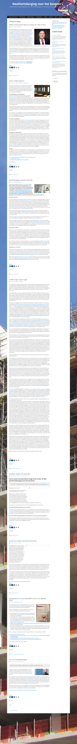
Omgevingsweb (12, 98)
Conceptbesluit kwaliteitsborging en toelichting (19, 159)
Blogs (11, 75)
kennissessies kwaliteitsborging (35, 639)
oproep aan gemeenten (41, 623)
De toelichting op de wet (15, 158)
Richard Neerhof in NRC (31, 676)
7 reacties (27, 475)
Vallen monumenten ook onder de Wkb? (58, 55)
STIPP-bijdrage (22, 17)
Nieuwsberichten (15, 75)
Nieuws (45, 17)
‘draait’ (45, 241)
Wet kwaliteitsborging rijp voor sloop (26, 200)
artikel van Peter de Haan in (24, 61)
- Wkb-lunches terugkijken (57, 27)
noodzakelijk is (32, 254)
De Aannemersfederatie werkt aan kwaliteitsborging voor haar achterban (24, 638)
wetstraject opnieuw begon (14, 34)
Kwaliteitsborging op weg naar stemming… (21, 180)
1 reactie (26, 82)
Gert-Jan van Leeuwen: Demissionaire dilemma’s (23, 541)
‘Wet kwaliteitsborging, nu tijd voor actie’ (38, 220)
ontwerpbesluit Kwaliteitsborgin (25, 29)
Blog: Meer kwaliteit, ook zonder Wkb (19, 474)
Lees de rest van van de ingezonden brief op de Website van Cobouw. (22, 690)
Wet (56, 17)
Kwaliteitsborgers (30, 17)
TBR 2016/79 (24, 337)
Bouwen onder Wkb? (13, 17)
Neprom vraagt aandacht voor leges (17, 634)
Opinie (20, 468)
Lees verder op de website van (19, 581)
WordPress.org (11, 738)
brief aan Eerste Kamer (16, 216)
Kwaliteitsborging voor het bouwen (36, 4)
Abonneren (55, 81)
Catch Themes (58, 742)
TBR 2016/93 (15, 373)
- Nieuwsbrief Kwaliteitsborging (58, 26)
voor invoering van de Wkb (20, 244)
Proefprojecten (39, 17)
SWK (17, 252)
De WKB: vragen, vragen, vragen (18, 279)
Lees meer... (57, 46)
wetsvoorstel (13, 509)
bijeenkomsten (15, 253)
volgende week (23, 607)
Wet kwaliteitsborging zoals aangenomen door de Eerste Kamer (22, 157)
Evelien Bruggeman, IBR (27, 437)
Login (10, 734)
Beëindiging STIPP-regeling (56, 35)
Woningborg (13, 252)
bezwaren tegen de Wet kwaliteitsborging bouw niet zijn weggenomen (24, 231)
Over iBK (60, 17)
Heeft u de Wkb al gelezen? (16, 81)
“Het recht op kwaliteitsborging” (18, 659)
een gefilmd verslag (21, 614)
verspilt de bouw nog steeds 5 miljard (24, 258)
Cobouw (29, 120)
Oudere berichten (13, 710)
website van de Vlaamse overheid (23, 629)
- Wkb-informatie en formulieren (58, 25)
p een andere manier (28, 253)
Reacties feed (11, 737)
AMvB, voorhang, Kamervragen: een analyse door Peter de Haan (27, 25)
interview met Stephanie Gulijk (27, 210)
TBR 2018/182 (45, 437)
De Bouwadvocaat (43, 484)
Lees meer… (11, 522)
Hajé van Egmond (18, 26)
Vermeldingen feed (12, 735)
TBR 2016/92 (16, 375)
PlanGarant (22, 252)
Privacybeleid (45, 742)
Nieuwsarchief (14, 654)
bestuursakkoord (25, 184)
